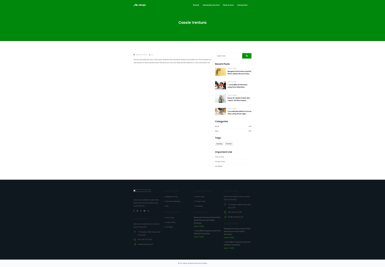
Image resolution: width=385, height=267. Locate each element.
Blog (216, 131)
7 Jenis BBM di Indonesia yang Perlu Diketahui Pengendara (237, 87)
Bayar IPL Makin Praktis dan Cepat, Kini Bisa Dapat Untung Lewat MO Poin (238, 100)
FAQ (167, 206)
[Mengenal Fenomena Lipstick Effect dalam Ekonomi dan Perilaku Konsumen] (220, 72)
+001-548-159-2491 (145, 240)
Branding (219, 144)
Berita (217, 126)
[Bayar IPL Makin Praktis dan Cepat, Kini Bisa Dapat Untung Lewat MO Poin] (220, 98)
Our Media (218, 166)
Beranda (196, 5)
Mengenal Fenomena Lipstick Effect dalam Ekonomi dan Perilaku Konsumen (239, 73)
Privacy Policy (220, 162)
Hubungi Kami (242, 5)
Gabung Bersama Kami (211, 5)
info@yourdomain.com (145, 244)
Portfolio (229, 144)
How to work (219, 157)
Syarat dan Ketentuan (173, 201)
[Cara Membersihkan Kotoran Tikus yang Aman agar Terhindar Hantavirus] (220, 112)
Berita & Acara (228, 5)
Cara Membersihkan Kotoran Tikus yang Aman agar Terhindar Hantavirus (239, 113)
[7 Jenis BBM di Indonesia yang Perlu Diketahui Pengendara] (220, 85)
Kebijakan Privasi (172, 197)
